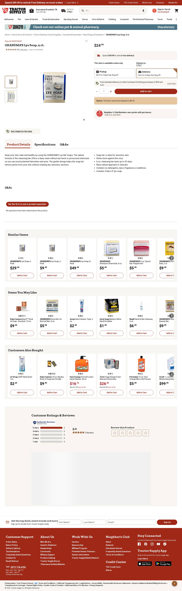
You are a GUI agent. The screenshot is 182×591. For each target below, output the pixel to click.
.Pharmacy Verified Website (52, 564)
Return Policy (12, 545)
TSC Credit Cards (131, 3)
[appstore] (145, 563)
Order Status (11, 542)
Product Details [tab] (18, 144)
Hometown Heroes (114, 548)
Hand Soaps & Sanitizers (93, 35)
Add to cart (145, 91)
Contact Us (11, 558)
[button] (77, 2)
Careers (75, 542)
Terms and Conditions (46, 583)
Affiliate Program (79, 548)
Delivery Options (13, 548)
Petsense (160, 3)
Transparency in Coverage (15, 585)
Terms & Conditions (115, 555)
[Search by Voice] (143, 10)
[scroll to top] (174, 583)
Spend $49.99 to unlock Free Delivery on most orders (34, 2)
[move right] (171, 258)
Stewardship (45, 548)
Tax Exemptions (13, 551)
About (108, 542)
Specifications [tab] (45, 144)
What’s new (147, 3)
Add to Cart (22, 275)
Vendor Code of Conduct (53, 585)
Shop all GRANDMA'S (13, 41)
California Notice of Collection (76, 585)
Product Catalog (47, 558)
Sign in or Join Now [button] (113, 115)
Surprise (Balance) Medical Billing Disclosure (149, 583)
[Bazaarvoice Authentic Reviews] (44, 423)
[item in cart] (176, 10)
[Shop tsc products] (91, 27)
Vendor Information (80, 555)
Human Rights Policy (34, 585)
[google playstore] (163, 563)
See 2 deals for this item (21, 131)
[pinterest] (145, 544)
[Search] (83, 10)
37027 (139, 65)
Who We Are (45, 542)
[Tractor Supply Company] (14, 11)
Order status (114, 3)
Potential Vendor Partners (83, 551)
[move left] (10, 258)
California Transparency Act (67, 583)
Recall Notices (12, 561)
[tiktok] (164, 544)
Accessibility (97, 583)
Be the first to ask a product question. (27, 204)
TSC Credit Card (113, 567)
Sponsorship (77, 545)
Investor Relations (48, 545)
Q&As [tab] (64, 144)
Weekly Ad (172, 3)
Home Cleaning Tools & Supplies (47, 35)
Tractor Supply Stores (50, 561)
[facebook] (139, 544)
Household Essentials (72, 35)
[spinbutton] (104, 91)
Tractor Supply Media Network (85, 558)
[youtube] (158, 544)
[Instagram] (152, 544)
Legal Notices (85, 583)
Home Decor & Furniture (22, 35)
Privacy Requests (96, 585)
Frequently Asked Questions (18, 555)
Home (7, 35)
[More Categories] (176, 19)
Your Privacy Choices (25, 583)
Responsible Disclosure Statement (116, 583)
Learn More (71, 3)
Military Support (47, 555)
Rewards (110, 545)
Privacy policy (10, 583)
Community (45, 551)
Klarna (109, 570)
